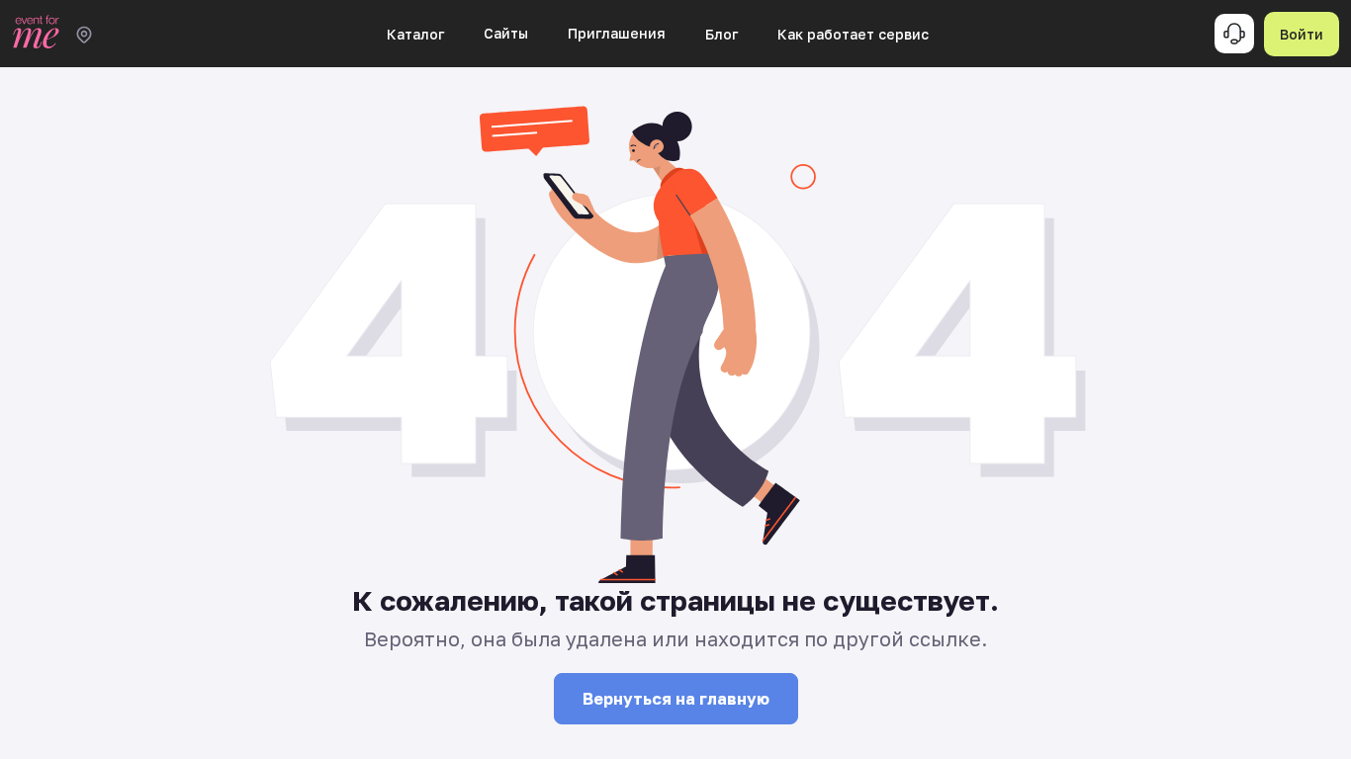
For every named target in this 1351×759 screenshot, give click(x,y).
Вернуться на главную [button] (676, 699)
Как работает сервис (853, 34)
